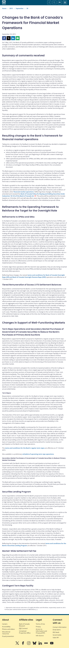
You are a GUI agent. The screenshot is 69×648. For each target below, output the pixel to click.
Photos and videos (8, 629)
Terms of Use (40, 624)
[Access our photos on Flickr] (46, 644)
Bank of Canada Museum (24, 625)
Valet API (56, 638)
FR (60, 2)
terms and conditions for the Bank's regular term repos (25, 448)
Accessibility (6, 627)
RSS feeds (56, 632)
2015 (11, 8)
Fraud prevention (8, 636)
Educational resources (6, 633)
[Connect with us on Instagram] (29, 644)
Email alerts (57, 630)
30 (27, 8)
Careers (4, 624)
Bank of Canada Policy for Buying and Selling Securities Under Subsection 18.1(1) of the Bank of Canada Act (33, 195)
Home (4, 8)
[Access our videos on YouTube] (51, 644)
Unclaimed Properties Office (24, 632)
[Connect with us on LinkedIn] (40, 644)
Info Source (40, 636)
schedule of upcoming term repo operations (38, 454)
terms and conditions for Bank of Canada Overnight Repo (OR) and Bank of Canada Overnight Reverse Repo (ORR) (33, 276)
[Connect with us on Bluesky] (35, 644)
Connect (23, 628)
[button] (4, 38)
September (19, 8)
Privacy (38, 627)
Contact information (59, 627)
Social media (57, 635)
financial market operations (24, 192)
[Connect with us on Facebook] (23, 644)
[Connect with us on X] (17, 644)
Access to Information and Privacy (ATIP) (41, 631)
